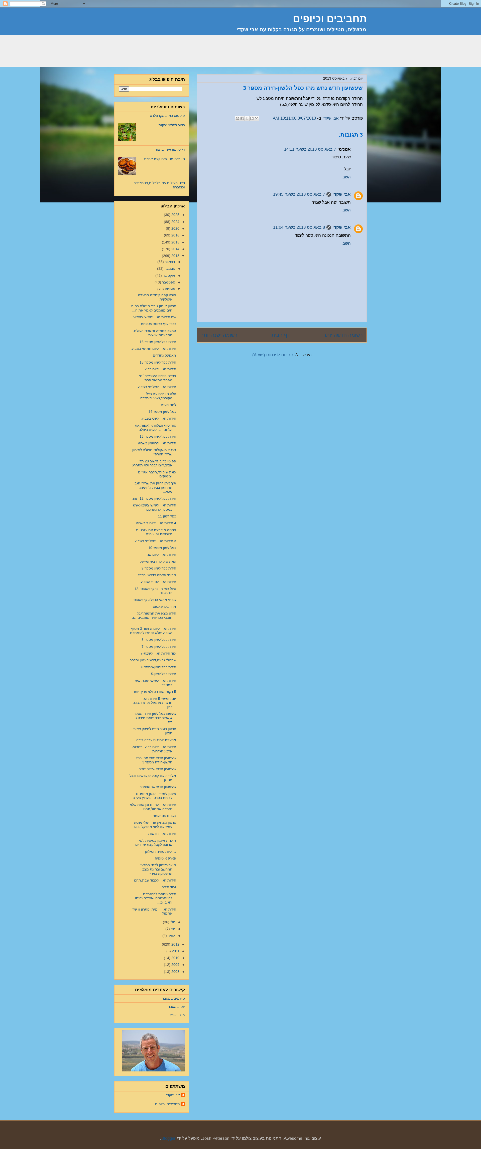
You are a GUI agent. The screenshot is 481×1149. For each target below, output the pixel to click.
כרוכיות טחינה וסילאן (160, 851)
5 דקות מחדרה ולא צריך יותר (154, 692)
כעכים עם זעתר (164, 816)
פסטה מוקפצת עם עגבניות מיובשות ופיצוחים (156, 532)
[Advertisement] (275, 54)
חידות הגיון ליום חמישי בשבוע (154, 349)
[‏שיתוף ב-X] (247, 118)
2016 (174, 235)
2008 (174, 972)
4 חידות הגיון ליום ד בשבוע (156, 523)
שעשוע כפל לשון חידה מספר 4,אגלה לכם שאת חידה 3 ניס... (155, 718)
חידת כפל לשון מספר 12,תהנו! (153, 498)
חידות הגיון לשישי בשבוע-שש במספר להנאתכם (154, 507)
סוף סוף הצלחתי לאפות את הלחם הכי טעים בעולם (155, 427)
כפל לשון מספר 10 (162, 548)
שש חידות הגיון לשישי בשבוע (154, 317)
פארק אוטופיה (165, 858)
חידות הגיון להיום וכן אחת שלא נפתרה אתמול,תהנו (153, 807)
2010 (174, 958)
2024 (174, 222)
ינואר (171, 936)
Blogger (168, 1138)
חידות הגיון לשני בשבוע (159, 418)
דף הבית (281, 335)
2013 (174, 256)
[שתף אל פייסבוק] (242, 118)
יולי (172, 922)
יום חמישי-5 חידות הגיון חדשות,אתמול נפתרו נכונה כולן (154, 703)
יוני (172, 929)
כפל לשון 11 (167, 516)
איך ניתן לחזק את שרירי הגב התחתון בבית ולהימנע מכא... (155, 487)
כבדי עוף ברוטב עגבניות (158, 324)
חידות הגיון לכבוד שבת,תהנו (155, 880)
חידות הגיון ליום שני (161, 554)
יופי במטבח (176, 1007)
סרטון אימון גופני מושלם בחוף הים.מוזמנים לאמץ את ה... (153, 308)
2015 (174, 242)
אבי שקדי (341, 194)
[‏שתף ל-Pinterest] (237, 118)
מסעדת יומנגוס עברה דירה (156, 740)
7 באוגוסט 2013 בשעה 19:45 (299, 194)
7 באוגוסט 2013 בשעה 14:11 (310, 149)
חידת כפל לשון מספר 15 (158, 362)
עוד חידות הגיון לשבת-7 (158, 653)
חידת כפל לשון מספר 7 (159, 647)
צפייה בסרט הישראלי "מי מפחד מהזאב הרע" (157, 378)
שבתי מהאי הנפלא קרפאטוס (155, 600)
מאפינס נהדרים (164, 355)
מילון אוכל (177, 1015)
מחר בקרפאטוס (164, 607)
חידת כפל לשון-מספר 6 (158, 667)
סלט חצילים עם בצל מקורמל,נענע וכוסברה (158, 396)
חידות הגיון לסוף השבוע (158, 582)
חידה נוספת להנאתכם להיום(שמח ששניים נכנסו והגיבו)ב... (155, 898)
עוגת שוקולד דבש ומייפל (158, 561)
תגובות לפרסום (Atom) (272, 355)
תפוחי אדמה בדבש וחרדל (157, 575)
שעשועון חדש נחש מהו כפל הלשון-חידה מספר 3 (156, 760)
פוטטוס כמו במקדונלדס (167, 116)
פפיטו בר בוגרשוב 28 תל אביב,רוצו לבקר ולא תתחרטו (153, 463)
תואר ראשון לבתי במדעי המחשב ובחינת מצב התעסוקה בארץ (158, 869)
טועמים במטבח (173, 998)
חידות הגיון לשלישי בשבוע (157, 387)
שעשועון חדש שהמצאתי (158, 787)
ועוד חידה (169, 887)
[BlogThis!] (251, 118)
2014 (174, 249)
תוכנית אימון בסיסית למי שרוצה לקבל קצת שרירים (155, 842)
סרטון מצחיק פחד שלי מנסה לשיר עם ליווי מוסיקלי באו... (153, 824)
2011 (175, 951)
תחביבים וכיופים (167, 1104)
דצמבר (169, 262)
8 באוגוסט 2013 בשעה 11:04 (299, 227)
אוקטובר (168, 275)
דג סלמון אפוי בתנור (170, 149)
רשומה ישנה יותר (219, 335)
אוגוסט (169, 289)
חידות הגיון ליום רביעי (160, 369)
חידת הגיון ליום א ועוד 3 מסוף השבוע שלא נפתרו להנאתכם (153, 631)
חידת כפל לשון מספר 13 (158, 436)
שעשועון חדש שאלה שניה (157, 769)
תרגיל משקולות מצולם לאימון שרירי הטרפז (154, 452)
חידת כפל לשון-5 (163, 674)
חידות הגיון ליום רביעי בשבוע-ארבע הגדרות (154, 749)
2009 (174, 965)
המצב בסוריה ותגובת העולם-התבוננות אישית (154, 333)
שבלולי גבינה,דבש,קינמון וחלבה (153, 660)
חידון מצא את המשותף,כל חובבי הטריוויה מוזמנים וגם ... (154, 617)
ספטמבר (168, 282)
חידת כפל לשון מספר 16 (158, 342)
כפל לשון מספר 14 (162, 412)
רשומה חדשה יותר (343, 335)
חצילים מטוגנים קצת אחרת (164, 159)
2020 (174, 228)
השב (346, 177)
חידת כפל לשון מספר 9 (159, 568)
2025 (174, 215)
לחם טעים (168, 405)
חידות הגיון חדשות (162, 833)
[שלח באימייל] (256, 118)
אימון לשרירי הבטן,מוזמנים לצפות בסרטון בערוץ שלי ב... (153, 796)
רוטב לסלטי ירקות (172, 125)
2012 (174, 944)
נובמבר (169, 268)
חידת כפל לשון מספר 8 (159, 640)
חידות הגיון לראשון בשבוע (157, 443)
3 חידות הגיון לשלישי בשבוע (155, 541)
